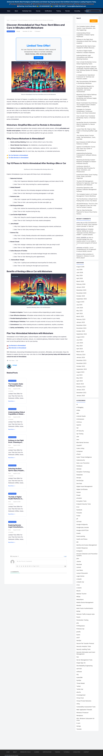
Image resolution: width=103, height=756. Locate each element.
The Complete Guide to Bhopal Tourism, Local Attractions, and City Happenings (16, 386)
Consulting (76, 752)
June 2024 (79, 343)
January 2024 (80, 357)
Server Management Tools (84, 660)
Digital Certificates (82, 489)
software (79, 671)
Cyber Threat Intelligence (84, 457)
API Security (80, 431)
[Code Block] (32, 566)
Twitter (78, 686)
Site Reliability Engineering (84, 665)
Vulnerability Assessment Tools (85, 707)
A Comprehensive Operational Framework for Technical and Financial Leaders (85, 76)
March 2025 (80, 316)
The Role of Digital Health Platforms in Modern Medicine (15, 499)
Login (65, 556)
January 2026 (80, 287)
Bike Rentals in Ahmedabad (17, 348)
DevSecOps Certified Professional (62, 4)
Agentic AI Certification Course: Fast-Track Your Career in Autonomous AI (85, 148)
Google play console (82, 527)
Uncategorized (14, 20)
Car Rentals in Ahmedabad (17, 345)
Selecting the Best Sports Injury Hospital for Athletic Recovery (16, 470)
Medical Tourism (81, 593)
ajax (77, 413)
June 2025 (79, 307)
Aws (77, 439)
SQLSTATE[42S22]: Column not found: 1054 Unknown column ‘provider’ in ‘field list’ (86, 224)
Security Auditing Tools (83, 649)
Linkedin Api (80, 582)
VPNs (78, 704)
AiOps (78, 410)
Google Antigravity (82, 524)
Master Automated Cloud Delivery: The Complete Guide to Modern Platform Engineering (86, 104)
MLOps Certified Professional (84, 4)
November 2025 (81, 293)
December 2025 (81, 290)
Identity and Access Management (86, 545)
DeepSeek (79, 474)
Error (77, 507)
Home (8, 20)
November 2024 (81, 328)
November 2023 (81, 363)
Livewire (79, 588)
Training (57, 752)
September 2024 (81, 334)
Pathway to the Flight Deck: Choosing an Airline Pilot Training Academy (16, 443)
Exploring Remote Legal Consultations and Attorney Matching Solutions (15, 528)
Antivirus (79, 422)
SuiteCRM (79, 677)
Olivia (9, 388)
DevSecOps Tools (25, 752)
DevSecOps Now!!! (13, 755)
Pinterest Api (80, 629)
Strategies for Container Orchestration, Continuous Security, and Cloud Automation (86, 111)
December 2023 (81, 360)
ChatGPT (79, 445)
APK (77, 436)
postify (78, 632)
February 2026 (80, 284)
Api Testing (79, 434)
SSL (77, 674)
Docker (78, 492)
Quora (78, 634)
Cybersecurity (80, 460)
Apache (78, 425)
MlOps (78, 596)
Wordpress (79, 715)
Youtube (79, 729)
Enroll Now (38, 58)
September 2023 (81, 369)
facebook (79, 510)
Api (77, 428)
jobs (77, 558)
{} (36, 566)
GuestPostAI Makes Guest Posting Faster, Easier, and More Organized (86, 176)
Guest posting (80, 536)
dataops (78, 469)
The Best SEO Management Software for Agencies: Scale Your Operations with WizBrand (86, 183)
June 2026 (79, 272)
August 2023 (80, 372)
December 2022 (81, 392)
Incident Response (82, 548)
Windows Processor (82, 712)
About (15, 752)
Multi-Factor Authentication (84, 608)
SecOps (78, 640)
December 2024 (81, 325)
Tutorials (67, 752)
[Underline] (21, 566)
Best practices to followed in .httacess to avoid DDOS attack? (85, 256)
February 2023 (80, 386)
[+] (38, 566)
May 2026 (79, 275)
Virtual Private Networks (83, 701)
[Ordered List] (26, 566)
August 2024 (80, 337)
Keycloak (79, 564)
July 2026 (79, 269)
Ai (77, 404)
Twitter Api (79, 689)
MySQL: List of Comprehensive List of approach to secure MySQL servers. (86, 249)
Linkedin (79, 579)
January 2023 (80, 389)
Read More (11, 401)
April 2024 (79, 348)
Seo (77, 657)
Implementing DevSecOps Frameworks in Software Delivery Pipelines (86, 155)
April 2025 (79, 313)
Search (78, 18)
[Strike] (23, 566)
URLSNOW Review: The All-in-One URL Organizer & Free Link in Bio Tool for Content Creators (86, 205)
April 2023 (79, 381)
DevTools (79, 483)
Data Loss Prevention (82, 463)
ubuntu (78, 692)
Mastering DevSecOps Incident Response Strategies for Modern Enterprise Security (86, 161)
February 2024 (80, 354)
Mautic (78, 591)
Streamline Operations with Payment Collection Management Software (86, 189)
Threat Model (80, 683)
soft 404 (79, 668)
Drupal (78, 495)
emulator (79, 498)
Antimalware (80, 419)
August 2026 (80, 266)
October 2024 (80, 331)
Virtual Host (80, 698)
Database (79, 466)
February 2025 (80, 319)
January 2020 (80, 395)
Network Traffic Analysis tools (85, 614)
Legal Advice (80, 576)
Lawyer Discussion (82, 573)
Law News (79, 570)
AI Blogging (79, 407)
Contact (86, 752)
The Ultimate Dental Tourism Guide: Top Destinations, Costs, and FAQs (86, 137)
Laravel (78, 567)
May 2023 (79, 378)
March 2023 (80, 384)
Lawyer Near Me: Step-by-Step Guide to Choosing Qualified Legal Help (86, 130)
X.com (78, 723)
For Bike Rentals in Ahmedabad (18, 157)
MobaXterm (80, 599)
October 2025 (80, 296)
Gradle (78, 533)
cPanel (78, 454)
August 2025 (80, 302)
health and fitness (81, 539)
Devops (78, 477)
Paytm (78, 617)
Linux (78, 585)
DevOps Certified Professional (20, 4)
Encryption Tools (81, 501)
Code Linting (80, 448)
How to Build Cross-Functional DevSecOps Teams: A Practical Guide (85, 117)
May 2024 (79, 345)
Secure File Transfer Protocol (85, 643)
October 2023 (80, 366)
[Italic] (19, 566)
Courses (36, 752)
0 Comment (37, 31)
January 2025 (80, 322)
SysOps (78, 680)
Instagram (79, 551)
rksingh (18, 31)
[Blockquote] (30, 566)
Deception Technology (83, 472)
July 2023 (79, 375)
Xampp (78, 726)
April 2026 (79, 278)
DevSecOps (79, 480)
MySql (78, 611)
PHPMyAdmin (80, 626)
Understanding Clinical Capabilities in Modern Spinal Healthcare (16, 414)
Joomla (78, 561)
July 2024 (79, 340)
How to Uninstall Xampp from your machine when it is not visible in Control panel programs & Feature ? (86, 241)
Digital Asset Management (84, 486)
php (77, 623)
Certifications (47, 752)
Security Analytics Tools (83, 646)
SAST (78, 637)
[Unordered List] (28, 566)
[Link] (34, 566)
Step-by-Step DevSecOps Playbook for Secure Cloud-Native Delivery (86, 212)
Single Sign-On (81, 663)
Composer (79, 451)
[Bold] (17, 566)
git (77, 518)
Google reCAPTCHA (82, 530)
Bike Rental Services (82, 442)
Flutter (78, 515)
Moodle (78, 605)
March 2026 (80, 281)
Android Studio (81, 416)
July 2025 (79, 304)
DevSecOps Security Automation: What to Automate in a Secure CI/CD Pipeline (86, 124)
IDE (77, 542)
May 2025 (79, 310)
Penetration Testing (82, 620)
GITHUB (78, 521)
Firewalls (79, 513)
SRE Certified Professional (40, 4)
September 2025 (81, 299)
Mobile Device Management (84, 602)
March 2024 (80, 351)
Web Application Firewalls (84, 709)
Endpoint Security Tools (83, 504)
